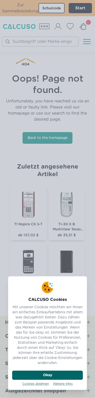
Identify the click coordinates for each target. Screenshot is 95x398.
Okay (47, 375)
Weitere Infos (63, 383)
